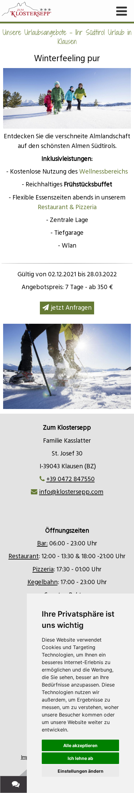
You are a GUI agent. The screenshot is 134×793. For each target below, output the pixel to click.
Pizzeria (43, 569)
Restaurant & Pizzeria (67, 207)
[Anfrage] (17, 784)
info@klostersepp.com (71, 492)
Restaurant (23, 556)
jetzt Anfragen (71, 307)
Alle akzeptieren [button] (80, 745)
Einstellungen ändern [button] (80, 771)
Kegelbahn (42, 582)
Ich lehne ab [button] (80, 758)
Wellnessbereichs (103, 171)
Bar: (42, 543)
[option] (67, 366)
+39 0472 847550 (70, 479)
